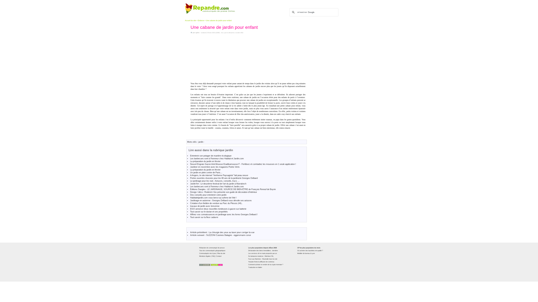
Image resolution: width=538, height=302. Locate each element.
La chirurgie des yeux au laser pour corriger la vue (231, 232)
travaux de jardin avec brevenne (204, 206)
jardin (200, 142)
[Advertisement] (248, 57)
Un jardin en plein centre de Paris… (206, 172)
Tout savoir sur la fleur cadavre (204, 217)
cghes (197, 32)
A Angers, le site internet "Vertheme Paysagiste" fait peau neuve (219, 175)
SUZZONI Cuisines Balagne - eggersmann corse (228, 235)
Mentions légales (205, 256)
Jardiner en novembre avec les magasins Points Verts (215, 167)
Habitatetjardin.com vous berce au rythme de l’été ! (213, 197)
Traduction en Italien (255, 267)
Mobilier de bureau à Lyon (306, 253)
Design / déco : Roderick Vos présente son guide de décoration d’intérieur (223, 192)
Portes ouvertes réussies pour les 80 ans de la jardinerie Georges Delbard (224, 178)
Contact (219, 256)
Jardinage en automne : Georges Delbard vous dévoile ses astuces (221, 200)
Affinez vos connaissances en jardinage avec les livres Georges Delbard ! (224, 214)
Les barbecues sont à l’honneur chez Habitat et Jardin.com (217, 158)
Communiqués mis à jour (207, 253)
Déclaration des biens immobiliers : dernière (263, 250)
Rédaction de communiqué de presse (212, 248)
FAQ (213, 256)
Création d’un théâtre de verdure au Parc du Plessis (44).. (216, 203)
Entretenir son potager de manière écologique (210, 155)
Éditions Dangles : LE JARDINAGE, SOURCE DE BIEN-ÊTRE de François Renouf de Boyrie (233, 189)
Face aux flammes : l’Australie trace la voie (262, 259)
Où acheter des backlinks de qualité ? (310, 250)
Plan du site (221, 253)
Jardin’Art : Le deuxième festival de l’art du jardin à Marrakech (218, 183)
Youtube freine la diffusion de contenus (261, 262)
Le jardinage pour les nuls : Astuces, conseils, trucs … (215, 181)
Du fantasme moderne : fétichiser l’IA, (261, 256)
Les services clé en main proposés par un (262, 253)
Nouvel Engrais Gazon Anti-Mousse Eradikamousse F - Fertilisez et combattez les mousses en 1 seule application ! (243, 164)
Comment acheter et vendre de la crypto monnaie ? (265, 264)
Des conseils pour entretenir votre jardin (208, 195)
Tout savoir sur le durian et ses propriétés (209, 211)
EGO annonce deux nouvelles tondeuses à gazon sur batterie (218, 209)
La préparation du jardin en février (205, 161)
